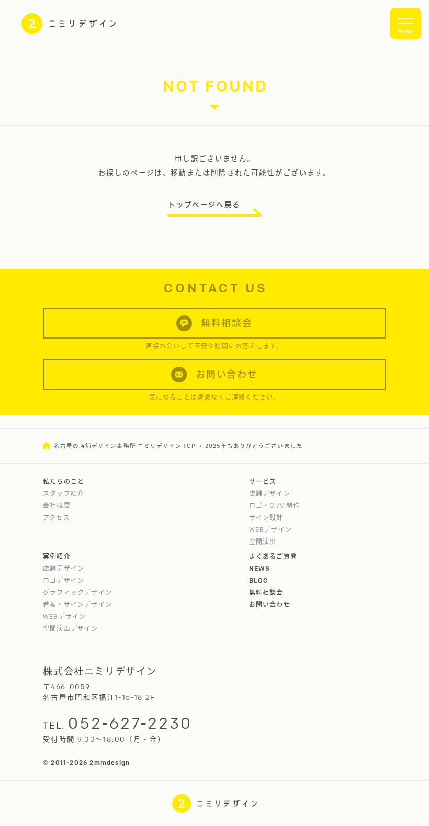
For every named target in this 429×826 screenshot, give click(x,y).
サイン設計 (266, 518)
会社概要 (57, 506)
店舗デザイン (269, 493)
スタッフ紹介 (63, 493)
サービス (263, 481)
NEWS (259, 568)
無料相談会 (266, 592)
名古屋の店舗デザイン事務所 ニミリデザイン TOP (125, 446)
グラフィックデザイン (77, 592)
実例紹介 (57, 556)
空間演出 (263, 542)
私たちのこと (63, 481)
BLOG (259, 580)
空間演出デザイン (70, 628)
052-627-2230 (130, 723)
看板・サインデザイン (77, 604)
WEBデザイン (270, 530)
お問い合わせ (269, 604)
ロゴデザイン (63, 580)
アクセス (56, 518)
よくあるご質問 (273, 556)
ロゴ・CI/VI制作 (274, 506)
